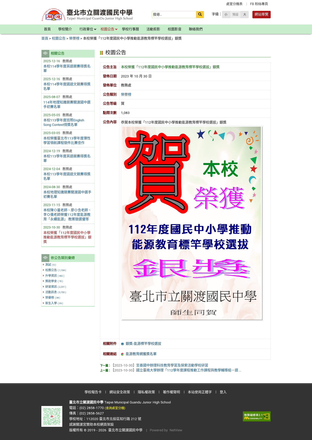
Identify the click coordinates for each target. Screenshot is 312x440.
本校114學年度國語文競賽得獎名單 (66, 86)
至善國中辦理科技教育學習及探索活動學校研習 (159, 365)
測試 (50, 264)
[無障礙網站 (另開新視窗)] (257, 416)
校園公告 (107, 29)
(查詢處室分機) (115, 408)
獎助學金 (54, 281)
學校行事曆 (130, 29)
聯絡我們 (196, 29)
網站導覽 (261, 14)
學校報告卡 (93, 392)
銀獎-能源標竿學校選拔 (143, 344)
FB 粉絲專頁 (259, 4)
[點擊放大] (192, 223)
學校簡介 (65, 29)
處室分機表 (234, 4)
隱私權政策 (146, 392)
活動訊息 (55, 292)
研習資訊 (55, 286)
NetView (176, 430)
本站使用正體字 (200, 392)
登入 (223, 392)
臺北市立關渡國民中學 (124, 430)
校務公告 (55, 270)
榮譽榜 (52, 297)
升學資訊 (54, 275)
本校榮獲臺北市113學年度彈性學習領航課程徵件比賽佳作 (66, 140)
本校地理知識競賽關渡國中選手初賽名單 (67, 194)
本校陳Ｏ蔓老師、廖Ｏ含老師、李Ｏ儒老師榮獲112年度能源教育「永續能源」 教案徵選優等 (67, 214)
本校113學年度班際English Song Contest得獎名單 (63, 122)
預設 (235, 14)
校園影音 (174, 29)
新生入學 (54, 303)
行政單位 (86, 29)
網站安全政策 (119, 392)
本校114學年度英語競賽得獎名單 (66, 68)
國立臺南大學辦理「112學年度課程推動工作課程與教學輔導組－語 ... (176, 370)
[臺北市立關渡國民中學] (87, 14)
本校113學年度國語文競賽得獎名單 (66, 176)
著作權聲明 (171, 392)
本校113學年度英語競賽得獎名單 (66, 158)
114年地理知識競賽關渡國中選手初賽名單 (66, 104)
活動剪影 (153, 29)
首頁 (47, 29)
